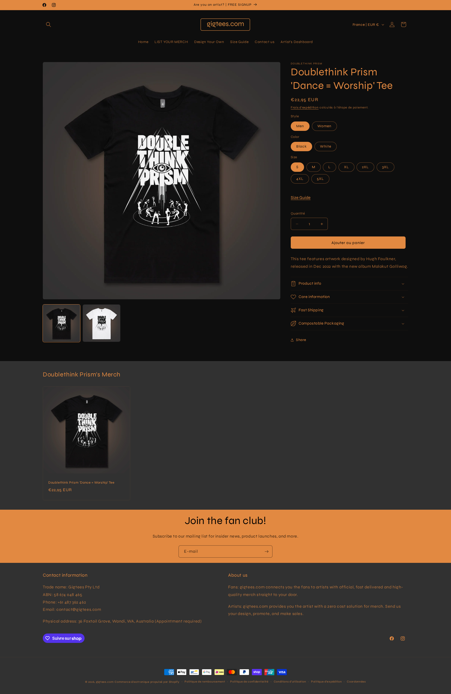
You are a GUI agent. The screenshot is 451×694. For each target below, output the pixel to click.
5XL (320, 178)
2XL (365, 167)
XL (346, 167)
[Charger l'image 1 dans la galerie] (61, 323)
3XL (385, 167)
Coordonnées (356, 681)
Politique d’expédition (326, 681)
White (325, 146)
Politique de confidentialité (249, 681)
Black (301, 146)
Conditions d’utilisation (290, 681)
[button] (48, 24)
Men (300, 126)
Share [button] (301, 340)
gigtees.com (105, 682)
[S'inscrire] (266, 551)
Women (324, 126)
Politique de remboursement (205, 681)
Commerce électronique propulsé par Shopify (147, 682)
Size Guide (301, 197)
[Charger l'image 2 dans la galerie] (101, 323)
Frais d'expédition (305, 107)
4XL (300, 178)
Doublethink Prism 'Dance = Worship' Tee (81, 482)
